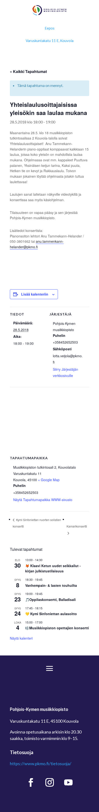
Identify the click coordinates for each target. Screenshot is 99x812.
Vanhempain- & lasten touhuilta (51, 585)
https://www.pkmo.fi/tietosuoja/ (40, 763)
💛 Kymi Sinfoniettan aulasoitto (51, 613)
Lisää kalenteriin (34, 294)
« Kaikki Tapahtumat (28, 71)
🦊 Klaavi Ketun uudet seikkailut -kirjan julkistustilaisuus (53, 568)
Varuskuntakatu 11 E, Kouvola (50, 40)
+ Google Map (49, 479)
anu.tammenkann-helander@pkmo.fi (37, 244)
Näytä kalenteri (21, 638)
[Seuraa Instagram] (49, 782)
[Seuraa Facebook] (30, 782)
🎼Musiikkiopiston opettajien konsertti (57, 627)
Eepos (50, 28)
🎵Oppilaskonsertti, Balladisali (50, 599)
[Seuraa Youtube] (68, 782)
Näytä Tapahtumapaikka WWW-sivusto (42, 499)
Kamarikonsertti (77, 526)
